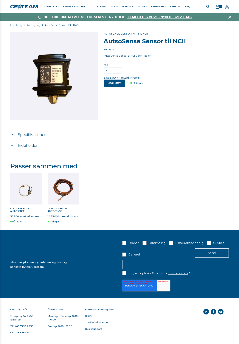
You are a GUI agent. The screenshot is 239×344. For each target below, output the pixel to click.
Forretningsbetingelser (99, 309)
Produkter (51, 6)
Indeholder (28, 145)
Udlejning (99, 6)
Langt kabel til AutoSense (58, 210)
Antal (106, 64)
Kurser (142, 6)
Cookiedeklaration (96, 322)
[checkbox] (175, 248)
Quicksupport (93, 328)
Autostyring (33, 25)
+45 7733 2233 (24, 326)
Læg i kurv (114, 83)
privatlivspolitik (177, 273)
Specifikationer (32, 134)
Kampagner (158, 6)
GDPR (89, 315)
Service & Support (75, 6)
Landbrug (16, 25)
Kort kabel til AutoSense (20, 210)
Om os (114, 6)
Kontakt (128, 6)
